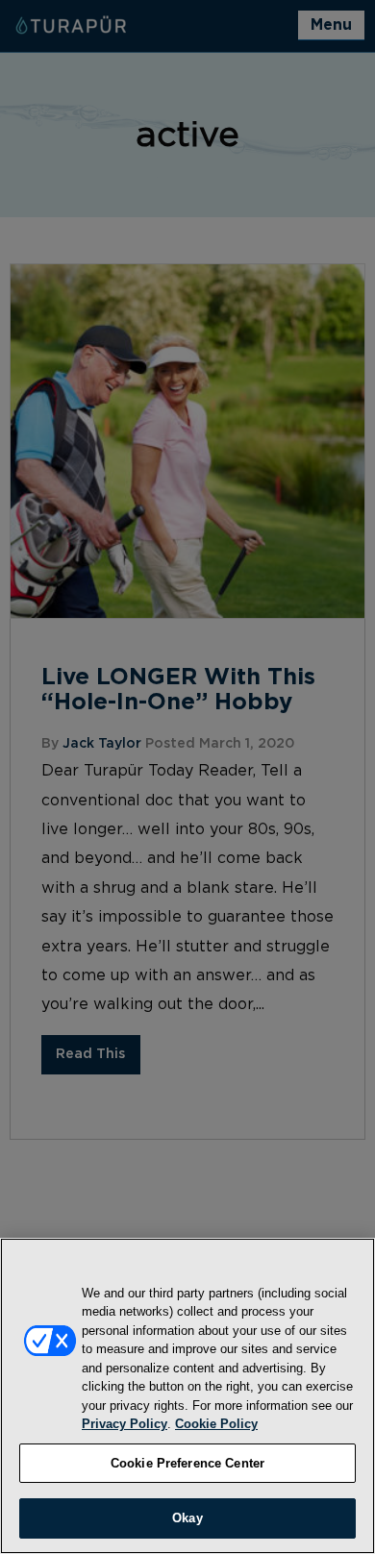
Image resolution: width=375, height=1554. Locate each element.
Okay (187, 1518)
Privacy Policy (124, 1424)
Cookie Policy (216, 1424)
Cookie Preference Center (187, 1463)
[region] (187, 1396)
